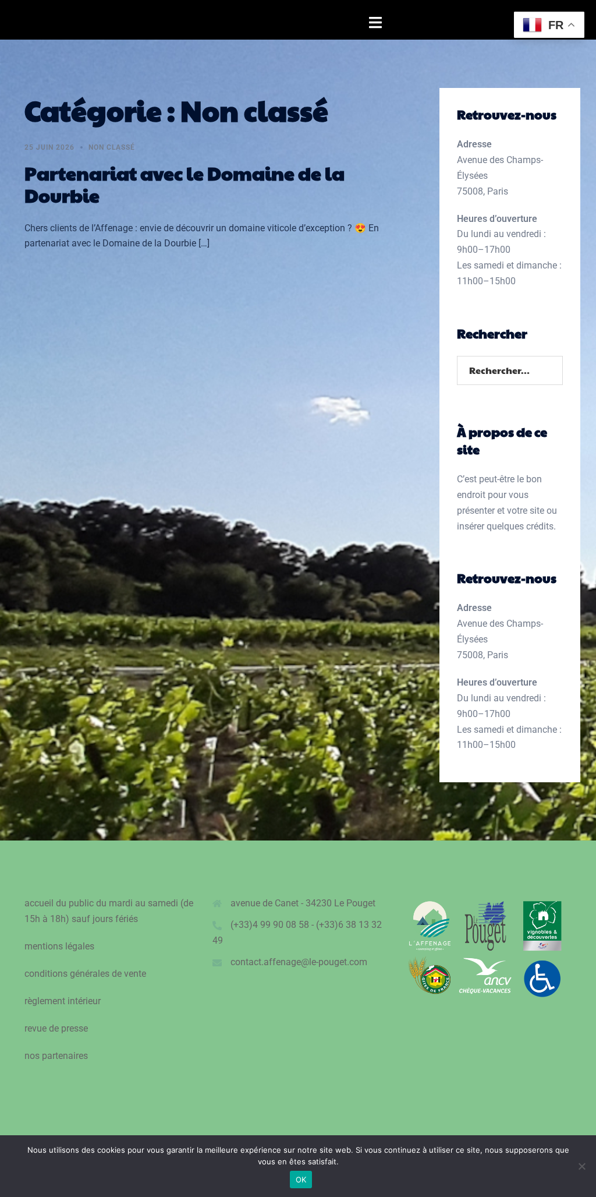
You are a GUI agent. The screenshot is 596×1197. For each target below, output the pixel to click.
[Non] (581, 1166)
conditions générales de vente (85, 973)
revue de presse (56, 1028)
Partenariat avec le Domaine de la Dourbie (184, 184)
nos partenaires (56, 1055)
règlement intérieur (62, 1001)
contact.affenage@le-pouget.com (298, 962)
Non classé (111, 147)
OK (301, 1179)
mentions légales (59, 946)
